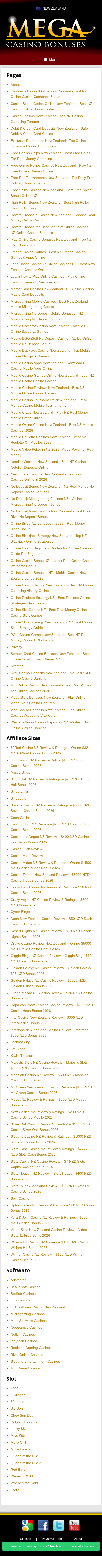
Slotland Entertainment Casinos (35, 1361)
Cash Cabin (20, 818)
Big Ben (17, 1408)
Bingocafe (18, 798)
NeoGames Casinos (26, 1327)
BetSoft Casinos (23, 1294)
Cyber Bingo (20, 912)
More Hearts (20, 1449)
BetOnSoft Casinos (25, 1287)
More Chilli (19, 1442)
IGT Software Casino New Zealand (38, 1307)
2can (14, 1388)
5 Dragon (18, 1395)
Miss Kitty (18, 1435)
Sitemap (17, 666)
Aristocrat (18, 1280)
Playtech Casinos (24, 1341)
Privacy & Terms (52, 1539)
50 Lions (17, 1402)
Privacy (16, 647)
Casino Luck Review (26, 849)
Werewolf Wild (22, 1476)
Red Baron (19, 1469)
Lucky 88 (18, 1429)
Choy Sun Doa (22, 1415)
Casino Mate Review (27, 856)
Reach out (56, 1546)
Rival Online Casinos (27, 1355)
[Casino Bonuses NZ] (51, 46)
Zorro (15, 1490)
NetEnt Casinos (23, 1334)
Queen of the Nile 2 (26, 1463)
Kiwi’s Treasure (22, 1056)
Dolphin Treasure (24, 1422)
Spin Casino (20, 1198)
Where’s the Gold (24, 1483)
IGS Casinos (20, 1300)
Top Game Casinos (26, 1368)
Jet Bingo (18, 1049)
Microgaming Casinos (28, 1314)
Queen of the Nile (24, 1456)
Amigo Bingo (20, 772)
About (15, 84)
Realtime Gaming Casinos (31, 1348)
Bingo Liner (19, 791)
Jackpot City (20, 1042)
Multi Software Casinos (29, 1321)
